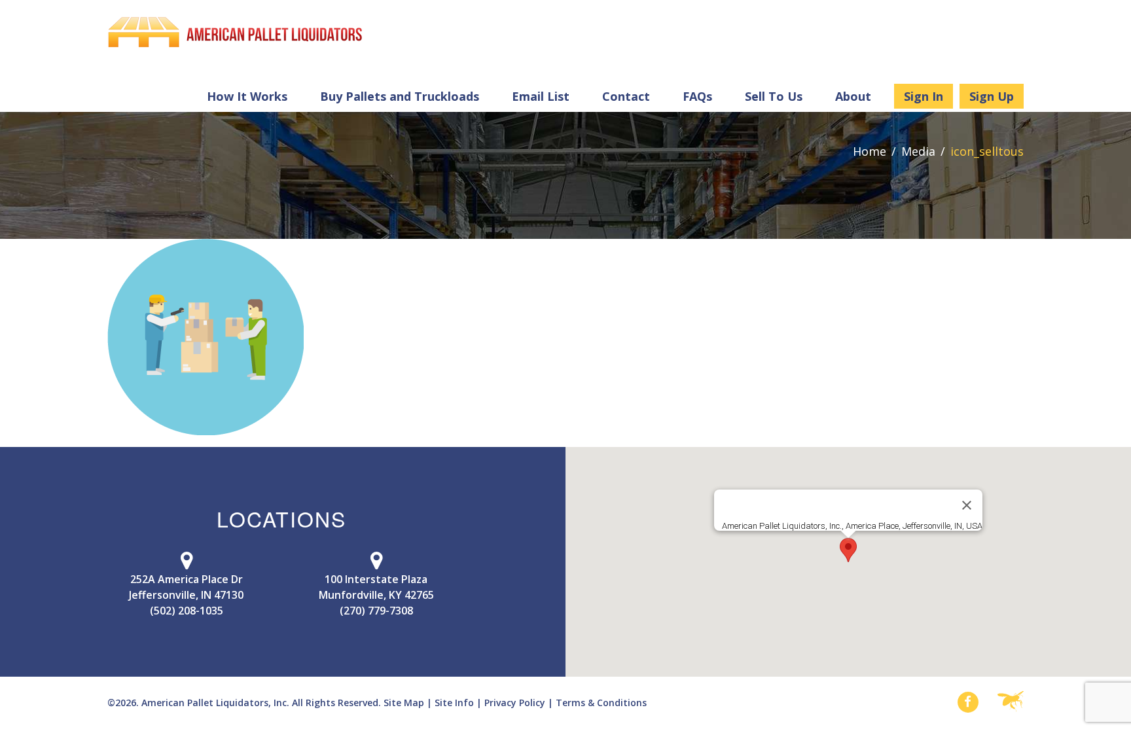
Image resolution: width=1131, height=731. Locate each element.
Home (869, 151)
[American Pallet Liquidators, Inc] (235, 32)
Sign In (923, 96)
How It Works (247, 96)
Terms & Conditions (601, 702)
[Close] (966, 505)
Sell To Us (773, 96)
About (853, 96)
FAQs (697, 96)
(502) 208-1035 (186, 610)
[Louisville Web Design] (1010, 702)
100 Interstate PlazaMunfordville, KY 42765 (376, 587)
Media (918, 151)
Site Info (454, 702)
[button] (848, 550)
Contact (626, 96)
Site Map (404, 702)
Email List (540, 96)
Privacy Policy (514, 702)
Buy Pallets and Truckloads (399, 96)
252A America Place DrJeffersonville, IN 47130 (186, 587)
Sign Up (991, 96)
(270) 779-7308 (376, 610)
